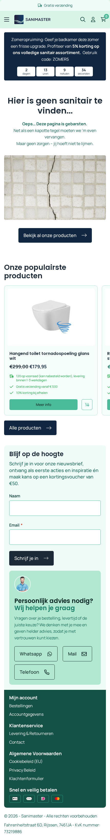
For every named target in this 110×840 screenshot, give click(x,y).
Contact (17, 742)
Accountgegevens (26, 714)
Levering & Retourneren (31, 733)
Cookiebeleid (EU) (26, 761)
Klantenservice (26, 725)
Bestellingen (21, 706)
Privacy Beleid (22, 770)
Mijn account (23, 697)
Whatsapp (31, 654)
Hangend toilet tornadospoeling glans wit (49, 356)
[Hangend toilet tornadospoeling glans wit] (51, 317)
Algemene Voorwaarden (35, 753)
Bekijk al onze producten (50, 235)
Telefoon (29, 672)
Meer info (43, 404)
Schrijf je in (26, 558)
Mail (72, 654)
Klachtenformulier (26, 778)
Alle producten (25, 428)
